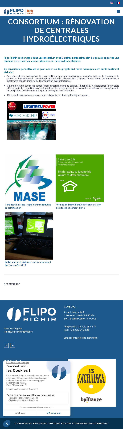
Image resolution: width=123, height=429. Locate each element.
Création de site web (59, 423)
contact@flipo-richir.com (84, 337)
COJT (106, 423)
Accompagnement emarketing (86, 423)
